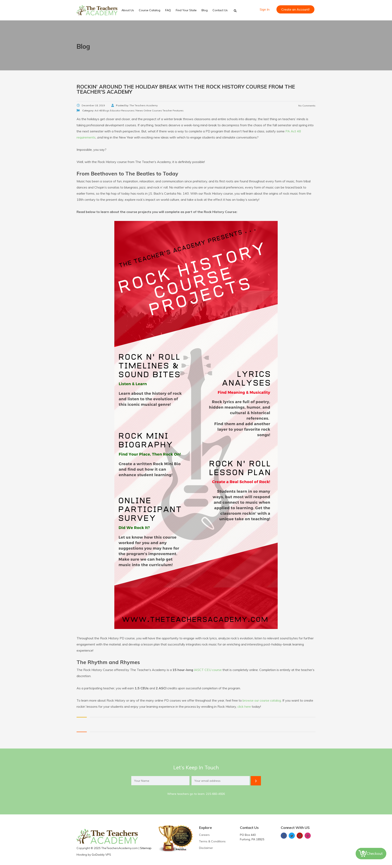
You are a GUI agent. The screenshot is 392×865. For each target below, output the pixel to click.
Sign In (265, 9)
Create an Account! (295, 9)
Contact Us (220, 10)
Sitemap (145, 848)
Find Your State (186, 10)
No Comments (306, 105)
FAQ (168, 10)
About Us (127, 10)
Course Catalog (149, 10)
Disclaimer (206, 848)
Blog (205, 10)
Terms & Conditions (212, 841)
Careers (204, 835)
